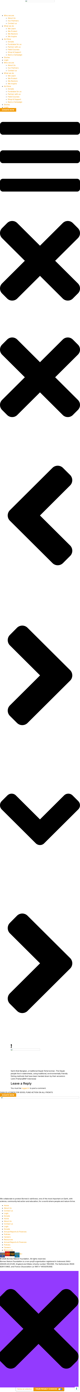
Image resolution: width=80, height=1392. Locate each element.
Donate (11, 42)
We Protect (12, 31)
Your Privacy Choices (46, 1389)
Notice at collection (24, 1389)
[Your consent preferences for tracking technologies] (76, 1388)
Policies (7, 1234)
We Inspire (12, 36)
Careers (7, 1237)
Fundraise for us (14, 44)
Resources (8, 1240)
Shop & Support (14, 52)
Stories (7, 57)
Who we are (9, 15)
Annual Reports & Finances (15, 1232)
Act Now (7, 39)
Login (6, 60)
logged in (25, 1088)
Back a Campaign (15, 55)
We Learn (12, 29)
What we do (9, 26)
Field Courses (13, 50)
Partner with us (14, 47)
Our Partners (13, 21)
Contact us (12, 23)
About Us (12, 18)
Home (6, 1205)
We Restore (13, 34)
